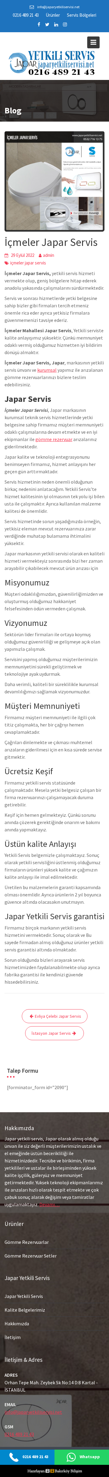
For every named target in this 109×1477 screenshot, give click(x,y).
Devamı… (49, 1204)
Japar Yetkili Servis (24, 1296)
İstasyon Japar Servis (51, 1033)
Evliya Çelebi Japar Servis (58, 1016)
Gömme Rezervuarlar (27, 1242)
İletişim (13, 1337)
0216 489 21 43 (26, 15)
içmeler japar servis (28, 263)
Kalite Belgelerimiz (25, 1310)
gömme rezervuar (53, 439)
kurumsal (47, 370)
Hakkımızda (17, 1323)
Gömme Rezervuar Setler (31, 1255)
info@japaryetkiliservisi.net (33, 1412)
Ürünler (53, 15)
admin (48, 255)
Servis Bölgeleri (81, 15)
